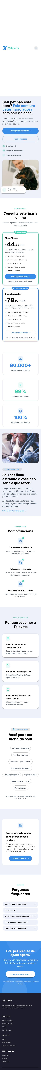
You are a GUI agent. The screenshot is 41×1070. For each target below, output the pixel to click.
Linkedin (5, 1058)
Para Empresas (7, 1030)
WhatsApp (5, 1061)
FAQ (3, 1039)
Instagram (5, 1055)
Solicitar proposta (19, 858)
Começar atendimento (19, 131)
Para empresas (20, 139)
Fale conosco (6, 1042)
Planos (4, 1027)
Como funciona (7, 1023)
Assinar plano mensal (19, 277)
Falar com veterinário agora (13, 511)
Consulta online (7, 1020)
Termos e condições (8, 1046)
